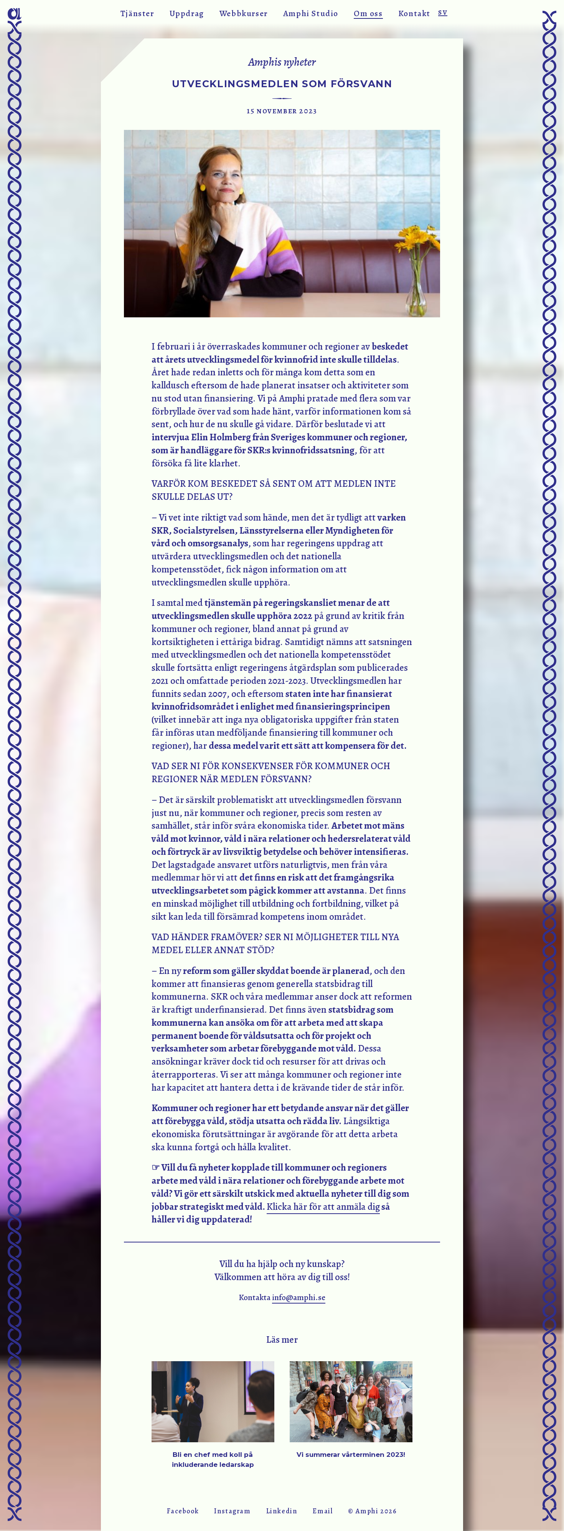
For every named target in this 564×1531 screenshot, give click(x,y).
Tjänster (137, 13)
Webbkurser (243, 13)
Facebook (183, 1511)
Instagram (232, 1511)
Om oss (368, 13)
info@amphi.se (298, 1297)
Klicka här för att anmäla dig (323, 1206)
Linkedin (282, 1511)
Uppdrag (187, 13)
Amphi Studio (310, 13)
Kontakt (414, 13)
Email (323, 1511)
